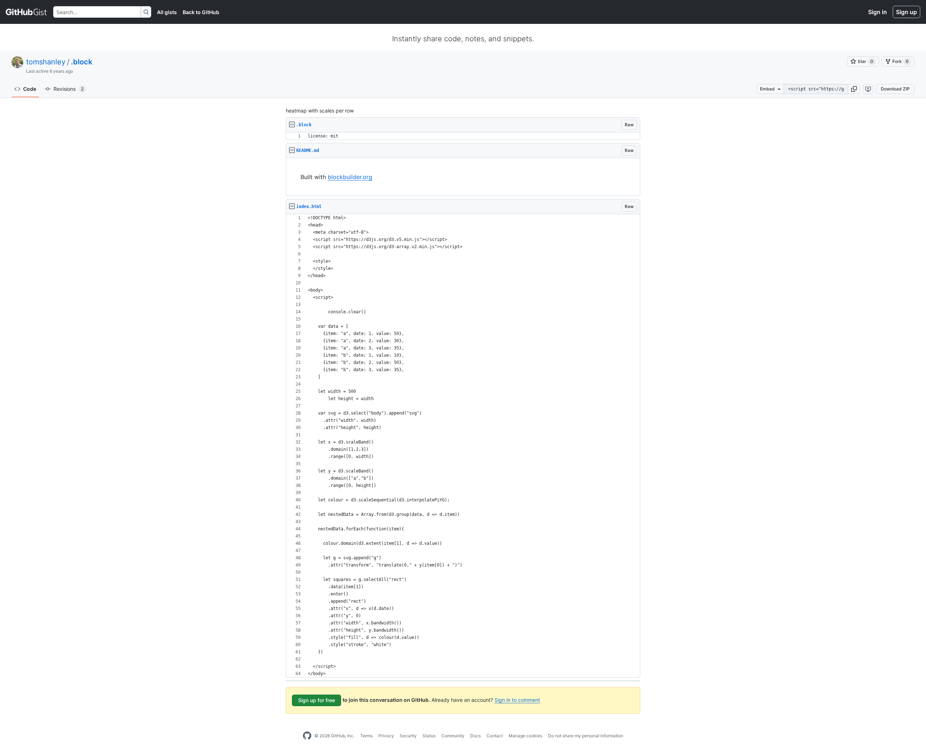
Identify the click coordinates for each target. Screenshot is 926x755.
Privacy (386, 735)
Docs (475, 735)
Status (429, 735)
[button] (854, 89)
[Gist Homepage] (26, 12)
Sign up (906, 12)
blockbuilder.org (350, 177)
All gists (167, 12)
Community (452, 735)
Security (408, 735)
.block (81, 62)
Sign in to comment (517, 700)
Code (29, 89)
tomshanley (45, 62)
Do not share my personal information (585, 735)
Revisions (69, 89)
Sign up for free (316, 700)
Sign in (877, 12)
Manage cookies (525, 735)
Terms (366, 735)
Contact (495, 735)
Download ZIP (895, 89)
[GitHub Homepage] (307, 736)
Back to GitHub (201, 12)
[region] (463, 136)
